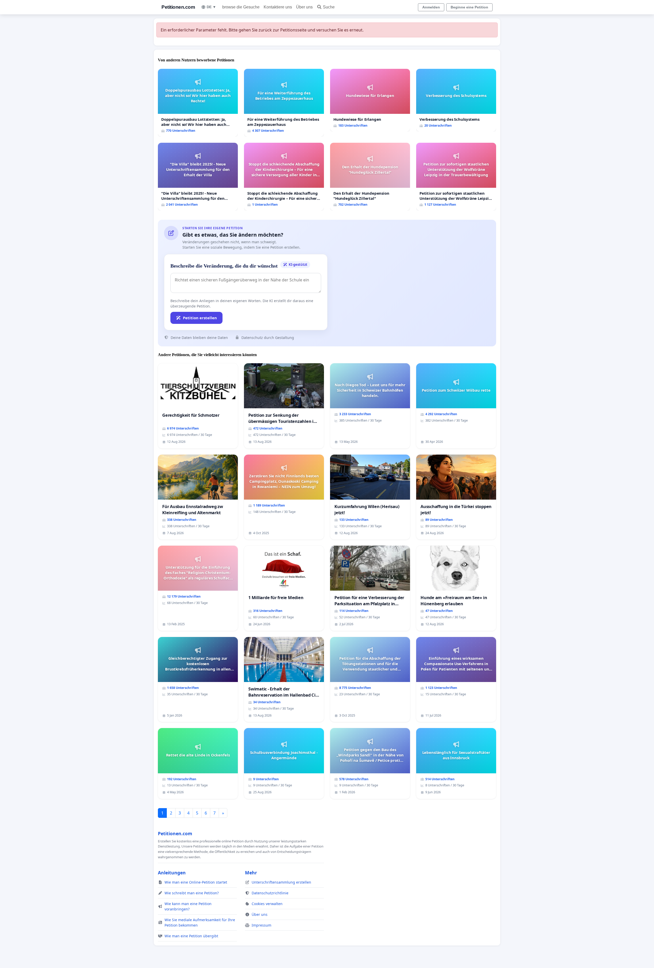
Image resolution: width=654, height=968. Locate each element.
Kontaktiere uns (278, 7)
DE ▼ (211, 7)
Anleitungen (172, 873)
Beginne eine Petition (469, 7)
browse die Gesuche (241, 7)
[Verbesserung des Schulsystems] (456, 100)
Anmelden (431, 7)
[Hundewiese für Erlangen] (370, 100)
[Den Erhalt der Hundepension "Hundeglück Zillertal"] (370, 177)
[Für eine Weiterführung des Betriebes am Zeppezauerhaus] (284, 103)
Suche (329, 7)
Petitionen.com (178, 7)
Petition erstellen (200, 317)
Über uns (304, 7)
